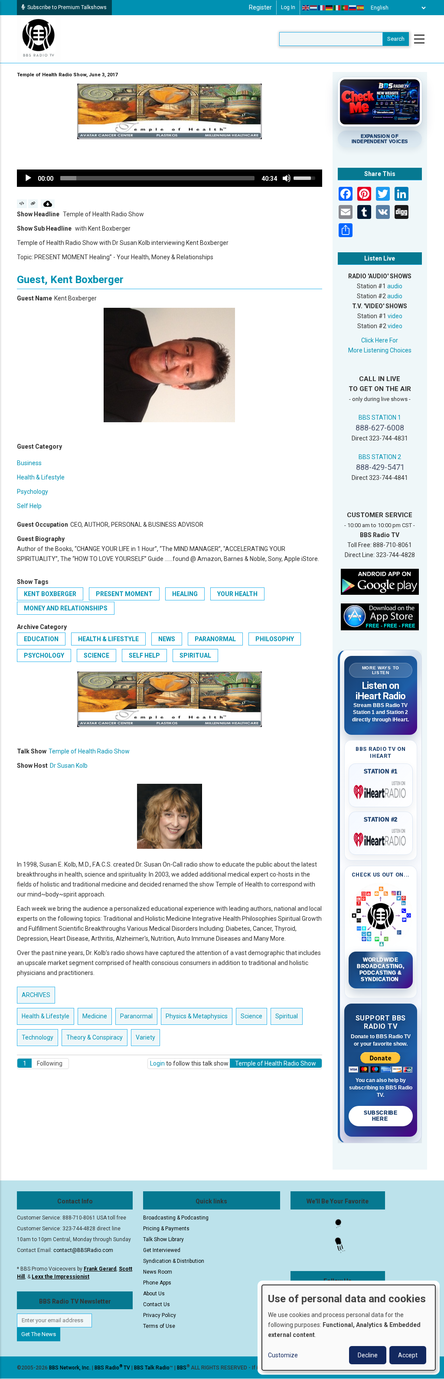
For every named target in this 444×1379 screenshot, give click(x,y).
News (166, 639)
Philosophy (274, 639)
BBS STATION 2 (380, 456)
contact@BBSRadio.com (83, 1250)
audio (394, 286)
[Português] (345, 8)
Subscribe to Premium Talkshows (67, 7)
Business (29, 463)
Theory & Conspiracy (94, 1037)
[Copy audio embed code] (22, 203)
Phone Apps (157, 1283)
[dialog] (348, 1327)
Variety (145, 1037)
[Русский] (353, 8)
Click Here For (379, 340)
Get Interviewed (161, 1250)
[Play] (28, 178)
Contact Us (156, 1304)
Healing (185, 593)
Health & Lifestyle (41, 477)
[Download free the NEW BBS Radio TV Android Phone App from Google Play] (380, 581)
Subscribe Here (380, 1116)
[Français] (322, 8)
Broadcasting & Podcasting (176, 1218)
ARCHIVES (36, 994)
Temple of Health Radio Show (89, 751)
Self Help (29, 505)
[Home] (38, 38)
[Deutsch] (329, 8)
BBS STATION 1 (380, 417)
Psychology (32, 491)
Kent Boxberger (50, 593)
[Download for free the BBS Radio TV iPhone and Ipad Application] (380, 616)
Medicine (94, 1016)
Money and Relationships (66, 608)
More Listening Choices (379, 350)
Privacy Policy (159, 1315)
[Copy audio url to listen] (33, 203)
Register (260, 7)
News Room (157, 1272)
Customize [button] (283, 1355)
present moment (124, 593)
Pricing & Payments (166, 1229)
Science (96, 655)
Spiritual (195, 655)
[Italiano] (337, 8)
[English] (306, 8)
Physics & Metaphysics (197, 1016)
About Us (154, 1294)
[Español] (361, 8)
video (395, 316)
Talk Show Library (163, 1239)
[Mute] (286, 178)
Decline (368, 1355)
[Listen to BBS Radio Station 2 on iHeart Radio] (381, 838)
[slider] (157, 178)
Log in (288, 7)
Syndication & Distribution (173, 1261)
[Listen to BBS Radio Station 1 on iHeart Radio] (381, 790)
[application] (169, 178)
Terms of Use (159, 1326)
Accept (408, 1355)
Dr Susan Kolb (69, 765)
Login (157, 1063)
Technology (37, 1037)
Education (41, 639)
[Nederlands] (314, 8)
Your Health (237, 593)
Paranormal (215, 639)
